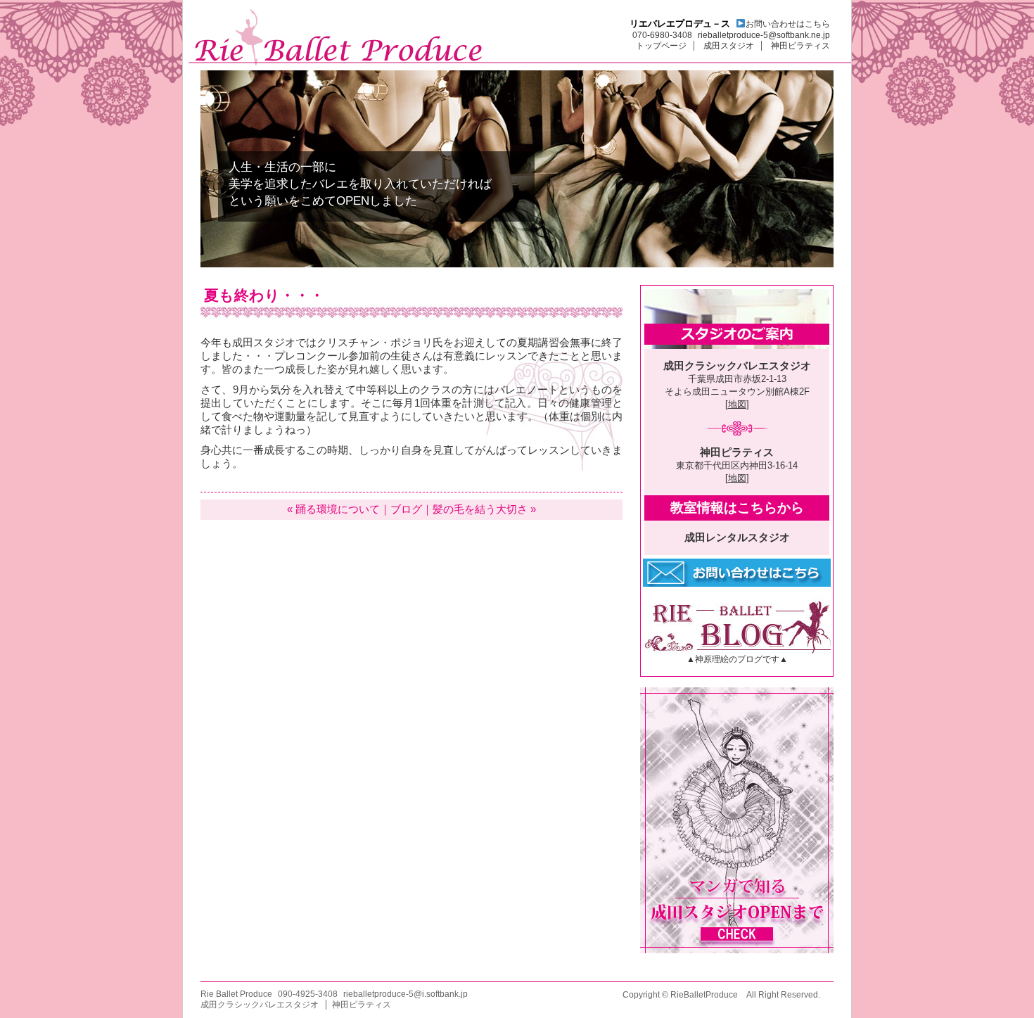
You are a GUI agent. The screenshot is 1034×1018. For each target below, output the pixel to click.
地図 (737, 404)
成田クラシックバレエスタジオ (737, 365)
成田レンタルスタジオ (737, 537)
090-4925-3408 (308, 994)
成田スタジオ (728, 46)
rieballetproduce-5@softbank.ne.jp (764, 35)
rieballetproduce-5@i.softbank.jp (405, 994)
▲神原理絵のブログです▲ (737, 659)
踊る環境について (337, 509)
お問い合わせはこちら (788, 24)
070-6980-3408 (662, 35)
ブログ (406, 509)
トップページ (661, 46)
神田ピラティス (800, 46)
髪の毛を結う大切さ (480, 509)
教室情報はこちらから (737, 507)
